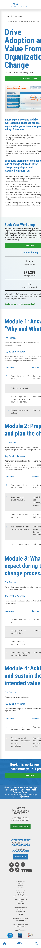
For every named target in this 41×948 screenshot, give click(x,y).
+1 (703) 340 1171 (22, 797)
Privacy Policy (20, 894)
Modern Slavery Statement (20, 896)
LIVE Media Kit (21, 903)
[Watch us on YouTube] (17, 865)
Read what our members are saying (19, 304)
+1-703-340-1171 (20, 851)
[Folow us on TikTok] (17, 870)
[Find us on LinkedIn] (11, 865)
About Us (20, 883)
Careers (20, 885)
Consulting (20, 914)
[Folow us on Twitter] (23, 865)
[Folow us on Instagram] (11, 870)
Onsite (20, 913)
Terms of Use (20, 892)
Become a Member (19, 827)
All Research (8, 16)
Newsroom (20, 887)
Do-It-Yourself (20, 909)
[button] (20, 943)
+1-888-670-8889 (20, 845)
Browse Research (21, 920)
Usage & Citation (20, 890)
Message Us (19, 857)
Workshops (18, 16)
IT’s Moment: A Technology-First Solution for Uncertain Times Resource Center (21, 789)
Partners (20, 902)
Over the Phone (20, 911)
